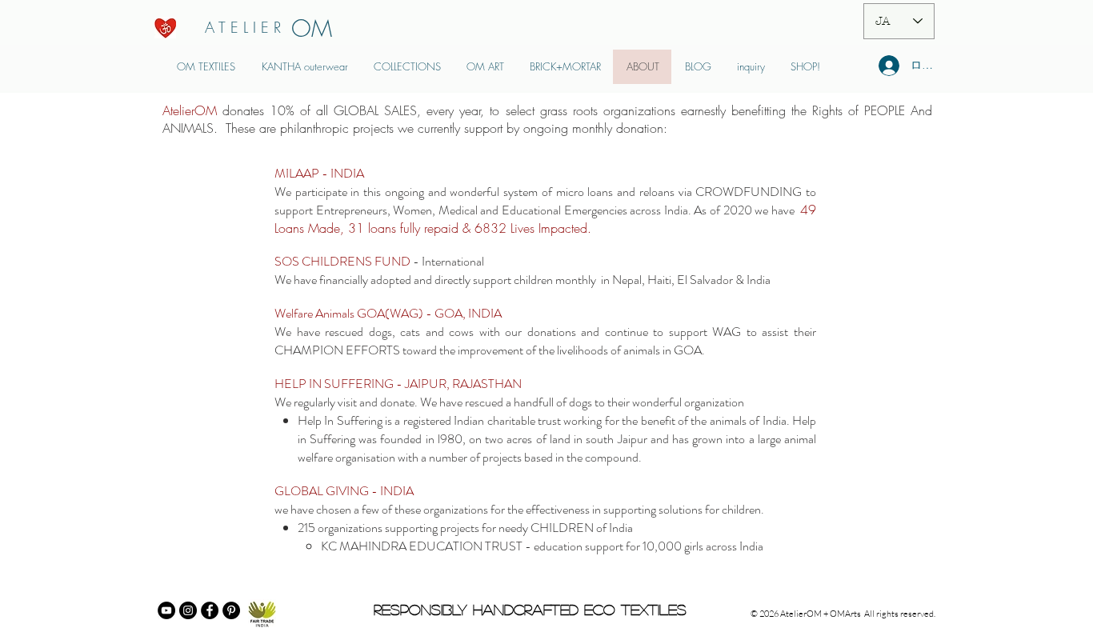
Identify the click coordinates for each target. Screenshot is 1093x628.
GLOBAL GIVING (321, 491)
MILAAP (298, 173)
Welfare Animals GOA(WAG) (350, 313)
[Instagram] (188, 610)
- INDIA (343, 173)
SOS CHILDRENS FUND (342, 261)
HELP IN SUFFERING (334, 383)
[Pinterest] (231, 610)
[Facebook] (209, 610)
